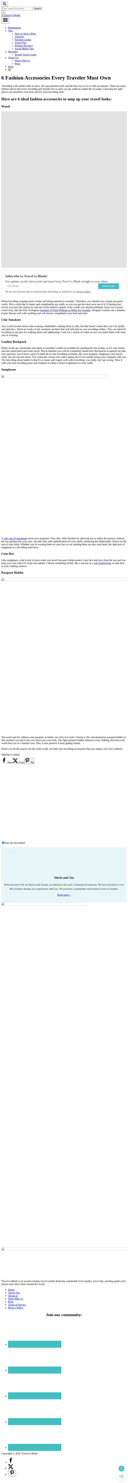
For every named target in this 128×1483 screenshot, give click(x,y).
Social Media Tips (24, 48)
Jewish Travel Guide (25, 54)
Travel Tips (20, 42)
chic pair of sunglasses (15, 538)
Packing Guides (23, 39)
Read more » (64, 894)
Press (17, 63)
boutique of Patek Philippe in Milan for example (65, 310)
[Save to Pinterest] (12, 1473)
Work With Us (22, 60)
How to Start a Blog (25, 33)
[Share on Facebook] (10, 1462)
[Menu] (5, 20)
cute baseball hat (102, 563)
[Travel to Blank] (10, 15)
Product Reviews (24, 45)
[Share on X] (10, 1468)
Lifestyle (19, 36)
